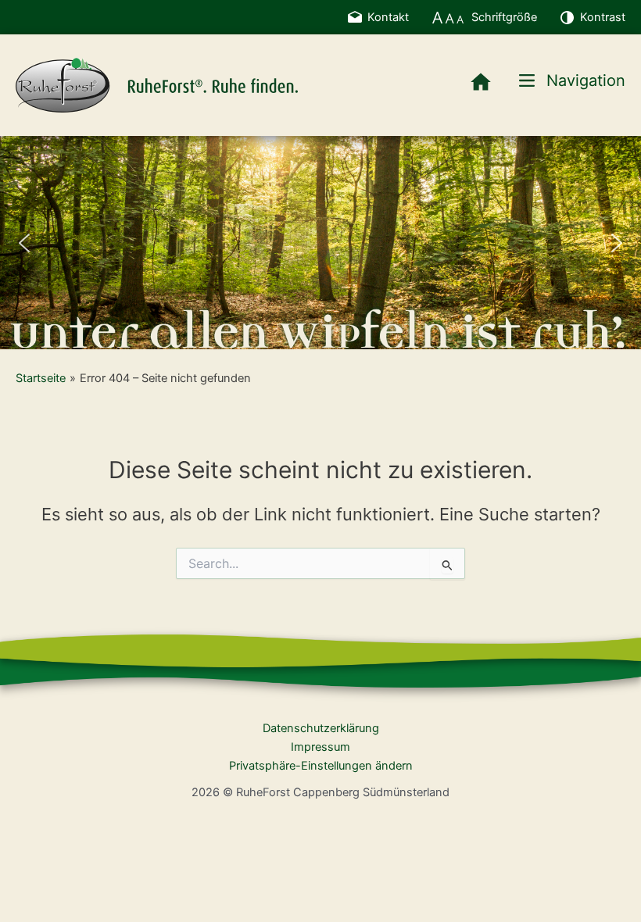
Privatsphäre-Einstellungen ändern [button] (321, 766)
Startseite (41, 378)
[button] (24, 243)
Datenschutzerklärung (321, 728)
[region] (320, 242)
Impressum (320, 747)
